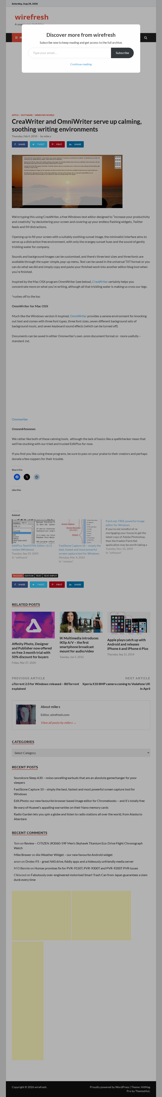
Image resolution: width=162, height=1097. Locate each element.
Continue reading (81, 64)
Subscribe (122, 53)
